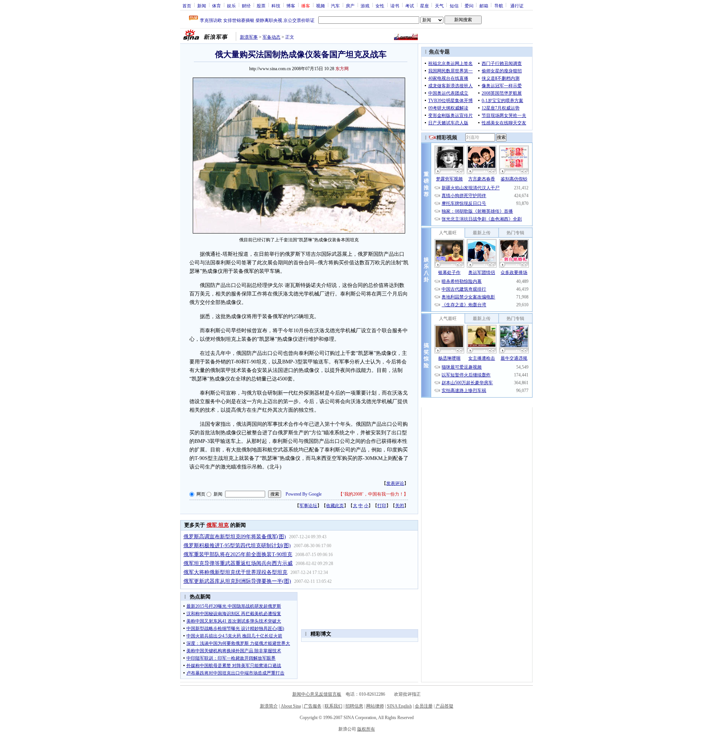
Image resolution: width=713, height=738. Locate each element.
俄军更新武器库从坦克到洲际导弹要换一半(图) (237, 581)
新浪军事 (249, 37)
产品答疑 (444, 706)
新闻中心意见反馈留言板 (316, 694)
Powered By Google (304, 494)
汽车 (335, 5)
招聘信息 (354, 706)
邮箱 (483, 5)
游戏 (365, 5)
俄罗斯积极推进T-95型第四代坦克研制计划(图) (237, 545)
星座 (424, 5)
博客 (290, 5)
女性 (379, 5)
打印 (381, 505)
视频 (320, 5)
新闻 (201, 5)
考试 (409, 5)
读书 (394, 5)
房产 (350, 5)
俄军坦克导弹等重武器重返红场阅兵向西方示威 (238, 563)
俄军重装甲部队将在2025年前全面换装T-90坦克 (237, 554)
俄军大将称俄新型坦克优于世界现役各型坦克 (235, 572)
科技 (275, 5)
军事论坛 (308, 505)
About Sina (291, 706)
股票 (261, 5)
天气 (439, 5)
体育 (216, 5)
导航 (498, 5)
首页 (186, 5)
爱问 (469, 5)
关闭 (399, 505)
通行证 (517, 5)
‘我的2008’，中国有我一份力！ (373, 494)
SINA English (399, 706)
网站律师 (375, 706)
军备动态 (271, 37)
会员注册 (424, 706)
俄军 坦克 (217, 525)
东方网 (342, 68)
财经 (246, 5)
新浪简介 (269, 706)
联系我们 (333, 706)
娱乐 (231, 5)
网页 (200, 494)
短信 (454, 5)
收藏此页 (335, 505)
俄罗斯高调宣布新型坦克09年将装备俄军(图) (234, 536)
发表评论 (395, 483)
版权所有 (366, 729)
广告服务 (313, 706)
